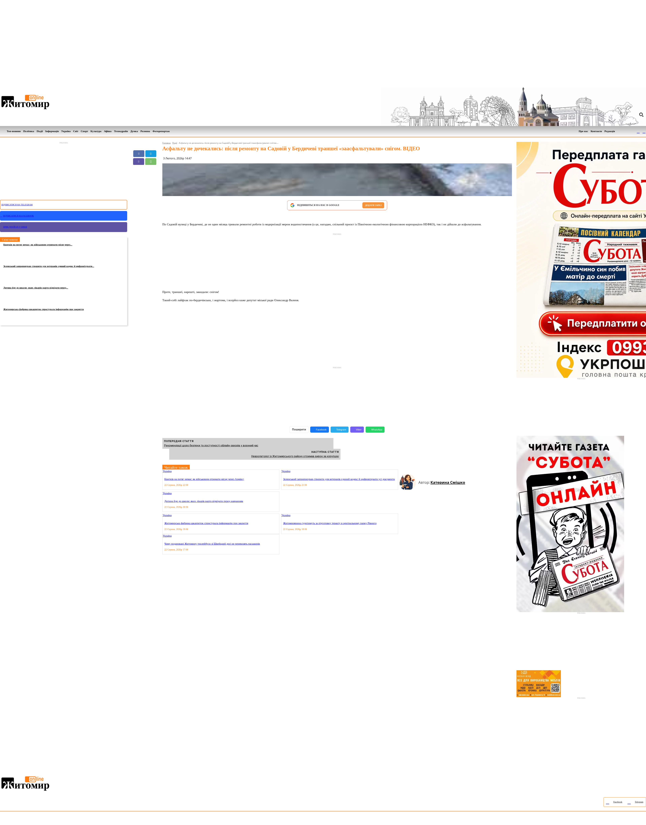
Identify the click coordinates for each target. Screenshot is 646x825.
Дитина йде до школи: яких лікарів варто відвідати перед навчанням (203, 501)
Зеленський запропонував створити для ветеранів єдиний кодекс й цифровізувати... (48, 266)
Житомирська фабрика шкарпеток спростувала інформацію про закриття (43, 309)
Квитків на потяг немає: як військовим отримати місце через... (37, 244)
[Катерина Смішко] (408, 482)
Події (174, 143)
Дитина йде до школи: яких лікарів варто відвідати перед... (35, 288)
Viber (359, 429)
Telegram (341, 429)
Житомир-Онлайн (27, 818)
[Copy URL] (150, 169)
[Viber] (138, 161)
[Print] (144, 177)
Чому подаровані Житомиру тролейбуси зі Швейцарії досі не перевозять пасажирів (212, 543)
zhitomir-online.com (143, 818)
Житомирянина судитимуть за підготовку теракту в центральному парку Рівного (329, 523)
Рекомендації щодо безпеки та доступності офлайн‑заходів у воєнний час (211, 445)
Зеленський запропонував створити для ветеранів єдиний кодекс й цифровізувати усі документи (339, 479)
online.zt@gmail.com (185, 818)
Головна (166, 143)
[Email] (138, 169)
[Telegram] (644, 131)
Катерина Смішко (447, 482)
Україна (167, 471)
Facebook (321, 429)
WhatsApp (376, 429)
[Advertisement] (63, 168)
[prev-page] (400, 471)
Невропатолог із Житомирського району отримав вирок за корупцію (295, 456)
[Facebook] (638, 131)
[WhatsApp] (150, 161)
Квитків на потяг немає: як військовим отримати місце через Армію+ (204, 479)
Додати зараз (373, 205)
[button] (641, 114)
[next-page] (403, 471)
